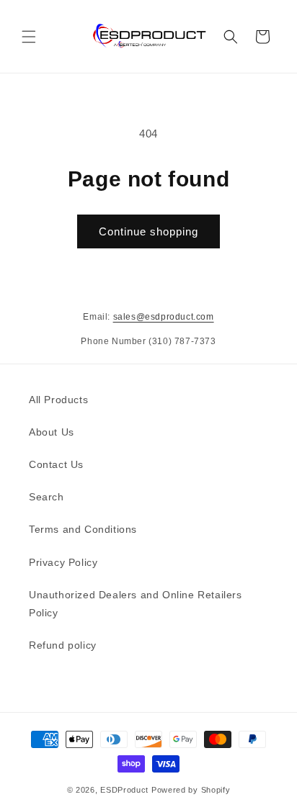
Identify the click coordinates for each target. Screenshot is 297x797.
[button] (29, 37)
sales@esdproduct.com (163, 317)
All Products (58, 399)
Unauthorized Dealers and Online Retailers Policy (135, 603)
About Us (51, 432)
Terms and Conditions (83, 529)
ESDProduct (124, 789)
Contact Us (56, 464)
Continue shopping (148, 231)
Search (46, 497)
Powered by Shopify (191, 789)
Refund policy (63, 645)
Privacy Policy (63, 562)
